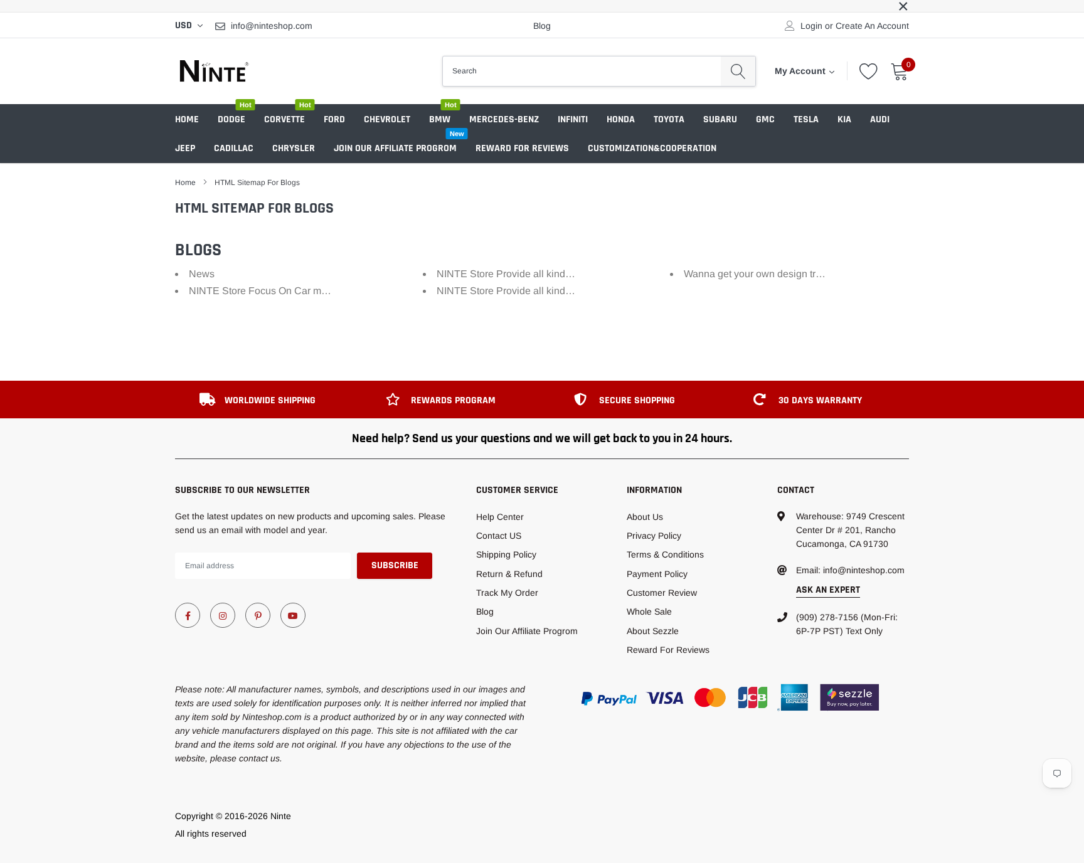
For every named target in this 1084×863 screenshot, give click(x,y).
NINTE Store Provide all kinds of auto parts (532, 273)
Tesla (806, 119)
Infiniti (573, 119)
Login (811, 25)
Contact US (498, 536)
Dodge (231, 119)
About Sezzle (653, 631)
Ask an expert (828, 589)
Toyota (669, 119)
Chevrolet (387, 119)
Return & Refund (509, 574)
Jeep (185, 148)
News (202, 273)
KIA (844, 119)
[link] (187, 615)
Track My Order (507, 593)
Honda (621, 119)
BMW (439, 119)
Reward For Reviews (522, 148)
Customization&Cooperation (652, 148)
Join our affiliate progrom (395, 148)
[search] (738, 70)
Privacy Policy (654, 536)
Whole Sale (649, 611)
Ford (334, 119)
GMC (765, 119)
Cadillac (233, 148)
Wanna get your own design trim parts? (770, 273)
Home (187, 119)
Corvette (284, 119)
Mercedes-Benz (504, 119)
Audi (880, 119)
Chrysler (293, 148)
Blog (542, 26)
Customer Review (662, 593)
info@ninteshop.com (271, 26)
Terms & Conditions (665, 554)
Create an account (872, 25)
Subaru (720, 119)
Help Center (500, 517)
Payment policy (657, 574)
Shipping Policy (506, 554)
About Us (645, 517)
